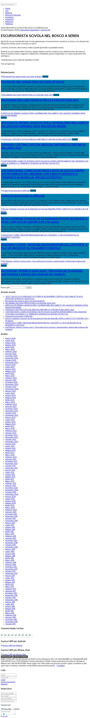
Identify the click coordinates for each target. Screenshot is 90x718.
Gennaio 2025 (10, 380)
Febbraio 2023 (11, 431)
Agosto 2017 (10, 576)
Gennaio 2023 (10, 433)
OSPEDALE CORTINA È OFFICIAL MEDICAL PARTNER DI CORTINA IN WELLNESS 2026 (39, 310)
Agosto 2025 (10, 365)
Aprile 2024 (9, 400)
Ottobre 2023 (10, 413)
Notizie (44, 30)
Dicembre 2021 (11, 461)
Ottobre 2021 (10, 466)
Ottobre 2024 (10, 387)
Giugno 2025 (10, 369)
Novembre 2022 (11, 437)
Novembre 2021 (11, 463)
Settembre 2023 (11, 415)
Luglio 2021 (9, 472)
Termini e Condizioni (21, 656)
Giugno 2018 (10, 554)
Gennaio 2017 (10, 591)
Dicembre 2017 (11, 567)
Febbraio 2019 (10, 536)
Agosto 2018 (10, 549)
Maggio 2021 (10, 477)
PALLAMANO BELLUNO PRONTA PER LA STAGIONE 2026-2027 (39, 100)
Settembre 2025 (11, 362)
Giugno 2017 (10, 580)
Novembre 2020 (11, 490)
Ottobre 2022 (10, 439)
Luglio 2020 (10, 499)
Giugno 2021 (10, 474)
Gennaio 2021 (10, 485)
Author (17, 709)
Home (7, 8)
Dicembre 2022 (11, 435)
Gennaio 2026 (10, 354)
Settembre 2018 (11, 547)
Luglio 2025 (10, 367)
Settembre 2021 (11, 468)
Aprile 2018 (9, 558)
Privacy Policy (7, 656)
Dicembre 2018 (11, 540)
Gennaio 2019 (10, 538)
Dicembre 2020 (11, 488)
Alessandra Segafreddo (30, 30)
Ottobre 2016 (10, 598)
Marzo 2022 (10, 455)
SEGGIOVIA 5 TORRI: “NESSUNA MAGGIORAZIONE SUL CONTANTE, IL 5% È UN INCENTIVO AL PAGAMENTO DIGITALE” (44, 246)
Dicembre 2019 (11, 514)
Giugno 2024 (10, 395)
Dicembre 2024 (11, 382)
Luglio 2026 (10, 340)
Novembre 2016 (11, 595)
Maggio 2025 (10, 371)
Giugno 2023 (10, 422)
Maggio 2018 (10, 556)
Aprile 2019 (9, 532)
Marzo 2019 (9, 534)
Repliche (8, 13)
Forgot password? (8, 682)
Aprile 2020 (9, 505)
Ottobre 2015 (10, 624)
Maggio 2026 (10, 345)
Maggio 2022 (10, 450)
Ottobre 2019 (10, 518)
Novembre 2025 (11, 358)
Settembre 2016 (11, 600)
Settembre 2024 (11, 389)
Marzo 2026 (10, 349)
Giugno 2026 (10, 343)
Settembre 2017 (11, 573)
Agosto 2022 (10, 444)
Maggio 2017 (10, 582)
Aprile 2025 (9, 373)
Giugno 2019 (10, 527)
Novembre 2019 (11, 516)
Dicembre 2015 (11, 619)
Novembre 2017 (11, 569)
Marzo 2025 (10, 376)
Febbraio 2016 (10, 615)
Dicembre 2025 (11, 356)
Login (3, 680)
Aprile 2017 (9, 584)
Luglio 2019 (9, 525)
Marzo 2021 (9, 481)
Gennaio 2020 (10, 512)
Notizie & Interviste (13, 15)
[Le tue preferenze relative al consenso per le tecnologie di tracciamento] (4, 714)
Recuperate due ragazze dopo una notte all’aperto (25, 301)
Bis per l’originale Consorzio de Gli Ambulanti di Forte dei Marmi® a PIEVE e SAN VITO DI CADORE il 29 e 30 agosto (44, 220)
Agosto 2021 (10, 470)
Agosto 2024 (10, 391)
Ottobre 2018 (10, 545)
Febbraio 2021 (10, 483)
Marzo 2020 (10, 507)
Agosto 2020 (10, 496)
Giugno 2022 (10, 448)
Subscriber (7, 709)
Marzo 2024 (10, 402)
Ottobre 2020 (10, 492)
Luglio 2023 (9, 420)
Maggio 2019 (10, 529)
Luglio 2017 (9, 578)
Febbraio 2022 (11, 457)
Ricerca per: (5, 287)
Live (6, 11)
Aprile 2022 (9, 452)
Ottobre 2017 (10, 571)
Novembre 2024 (11, 384)
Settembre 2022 (11, 442)
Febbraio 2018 (10, 562)
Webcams (9, 22)
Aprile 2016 (9, 611)
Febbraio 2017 (10, 589)
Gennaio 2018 (10, 565)
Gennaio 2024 (10, 406)
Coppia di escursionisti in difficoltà (23, 195)
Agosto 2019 (10, 523)
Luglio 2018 (9, 551)
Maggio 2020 (10, 503)
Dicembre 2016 (11, 593)
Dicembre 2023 (11, 409)
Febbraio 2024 (11, 404)
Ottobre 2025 (10, 360)
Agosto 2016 (10, 602)
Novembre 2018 (11, 543)
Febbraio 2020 (11, 510)
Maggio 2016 (10, 608)
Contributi (61, 666)
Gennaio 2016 (10, 617)
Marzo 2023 (10, 428)
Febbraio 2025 (11, 378)
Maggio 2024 (10, 398)
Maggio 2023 (10, 424)
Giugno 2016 (10, 606)
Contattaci (9, 17)
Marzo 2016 (9, 613)
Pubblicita (9, 24)
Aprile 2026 (9, 347)
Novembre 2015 (11, 622)
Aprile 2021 (9, 479)
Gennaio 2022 (10, 459)
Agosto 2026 (10, 338)
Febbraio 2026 (11, 351)
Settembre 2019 (11, 521)
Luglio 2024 (10, 393)
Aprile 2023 (9, 426)
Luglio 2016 (9, 604)
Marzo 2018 (9, 560)
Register (4, 684)
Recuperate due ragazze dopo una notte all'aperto (32, 81)
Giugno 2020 (10, 501)
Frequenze (9, 19)
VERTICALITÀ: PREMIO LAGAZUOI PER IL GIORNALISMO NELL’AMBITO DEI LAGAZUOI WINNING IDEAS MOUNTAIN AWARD (45, 124)
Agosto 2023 (10, 417)
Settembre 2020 (11, 494)
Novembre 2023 (11, 411)
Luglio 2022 (10, 446)
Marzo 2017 (9, 587)
